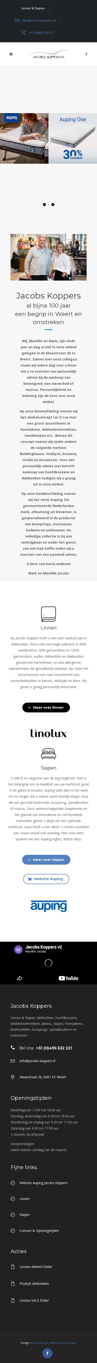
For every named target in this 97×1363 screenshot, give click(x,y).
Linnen (48, 628)
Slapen (49, 768)
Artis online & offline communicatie (53, 1342)
